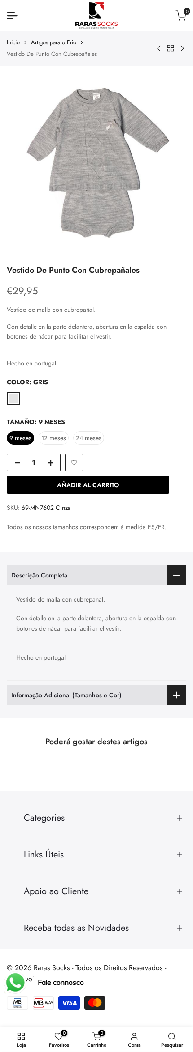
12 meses (53, 437)
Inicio (13, 42)
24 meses (88, 437)
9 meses (20, 437)
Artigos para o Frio (53, 42)
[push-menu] (12, 16)
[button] (74, 462)
